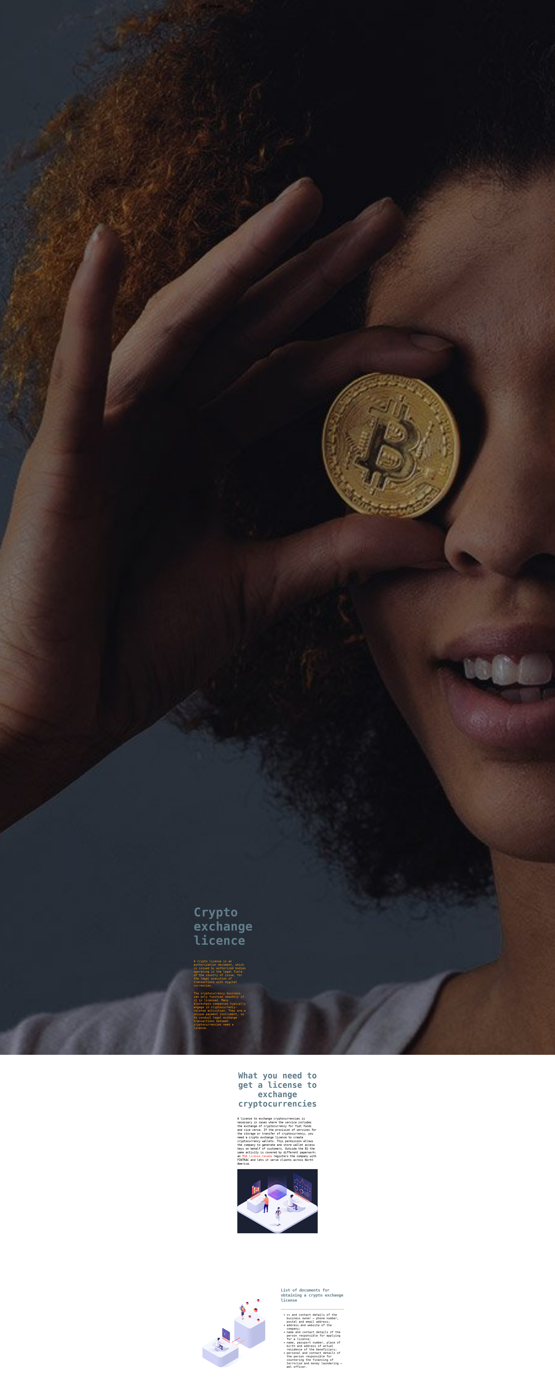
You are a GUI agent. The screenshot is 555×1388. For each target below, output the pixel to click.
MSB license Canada (257, 1156)
